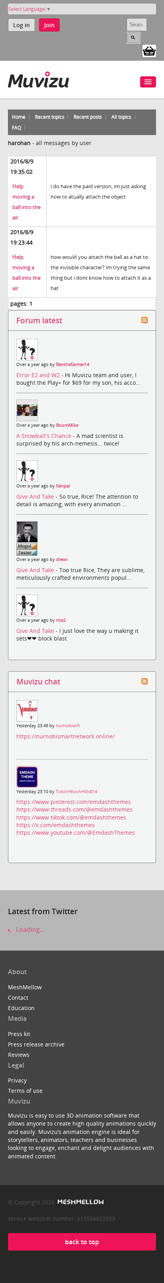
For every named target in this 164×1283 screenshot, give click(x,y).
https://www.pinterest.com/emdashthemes (73, 802)
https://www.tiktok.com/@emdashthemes (71, 817)
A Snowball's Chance (44, 436)
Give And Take (36, 496)
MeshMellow (25, 987)
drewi (62, 559)
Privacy (17, 1080)
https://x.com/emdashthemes (55, 825)
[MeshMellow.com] (79, 1202)
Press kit (19, 1034)
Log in (21, 25)
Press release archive (36, 1044)
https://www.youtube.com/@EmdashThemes (75, 832)
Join (49, 25)
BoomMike (67, 425)
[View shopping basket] (149, 50)
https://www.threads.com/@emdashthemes (74, 809)
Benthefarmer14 (72, 364)
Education (21, 1008)
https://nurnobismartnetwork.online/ (65, 736)
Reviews (18, 1054)
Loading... (29, 929)
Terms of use (25, 1090)
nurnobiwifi (68, 725)
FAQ (16, 127)
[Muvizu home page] (38, 78)
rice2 (61, 620)
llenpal (63, 486)
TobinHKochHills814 (76, 791)
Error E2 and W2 (38, 375)
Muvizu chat (38, 681)
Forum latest (39, 320)
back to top (82, 1241)
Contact (18, 997)
